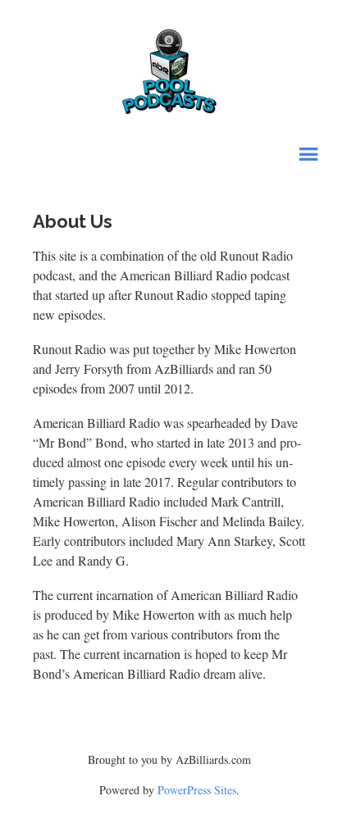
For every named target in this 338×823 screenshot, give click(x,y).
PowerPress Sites (197, 790)
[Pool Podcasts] (169, 67)
